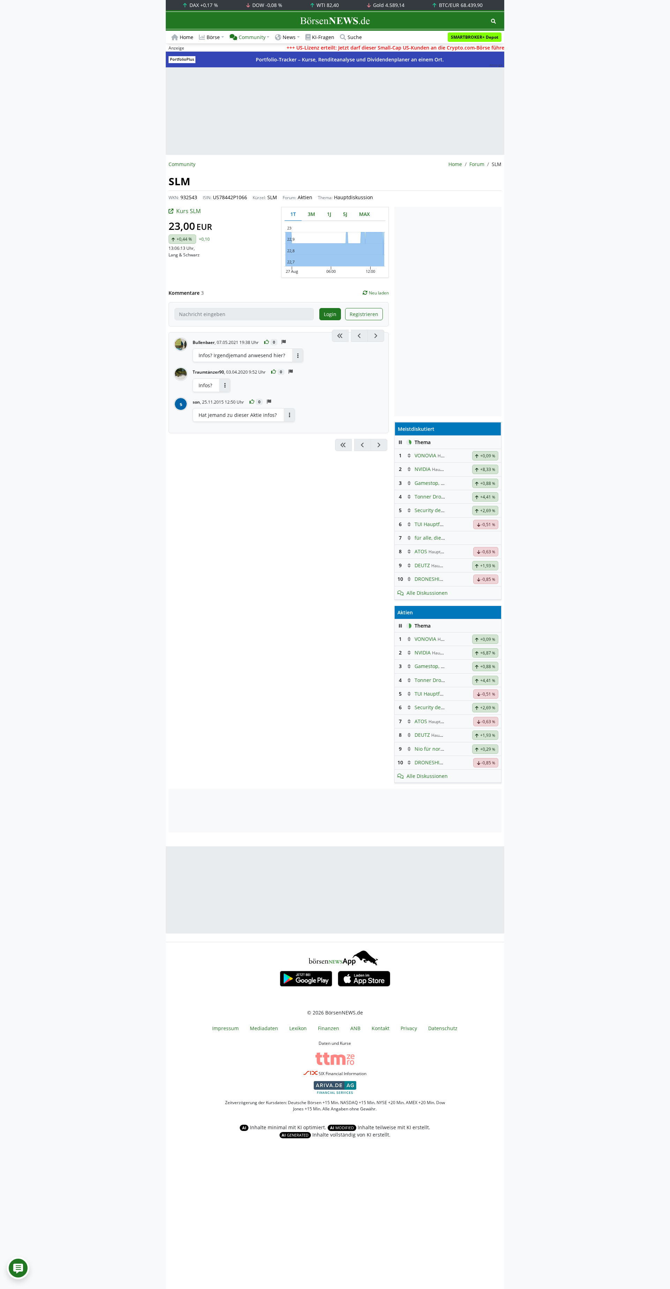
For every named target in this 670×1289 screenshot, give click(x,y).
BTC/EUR (460, 5)
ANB (355, 1028)
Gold (388, 5)
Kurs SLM (188, 211)
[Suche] (493, 21)
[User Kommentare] (18, 1268)
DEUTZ (422, 565)
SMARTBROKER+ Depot (474, 37)
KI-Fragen (323, 37)
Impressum (225, 1028)
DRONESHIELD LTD (436, 579)
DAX (203, 5)
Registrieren (364, 314)
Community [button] (252, 37)
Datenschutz (442, 1028)
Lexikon (298, 1028)
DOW (266, 5)
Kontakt (380, 1028)
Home (186, 37)
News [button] (289, 37)
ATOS (421, 551)
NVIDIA (423, 469)
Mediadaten (264, 1028)
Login (330, 314)
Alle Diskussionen (427, 593)
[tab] (293, 214)
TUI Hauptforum (433, 524)
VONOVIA (425, 455)
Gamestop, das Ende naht (445, 483)
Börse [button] (213, 37)
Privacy (409, 1028)
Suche (355, 37)
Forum (476, 164)
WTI (327, 5)
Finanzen (328, 1028)
